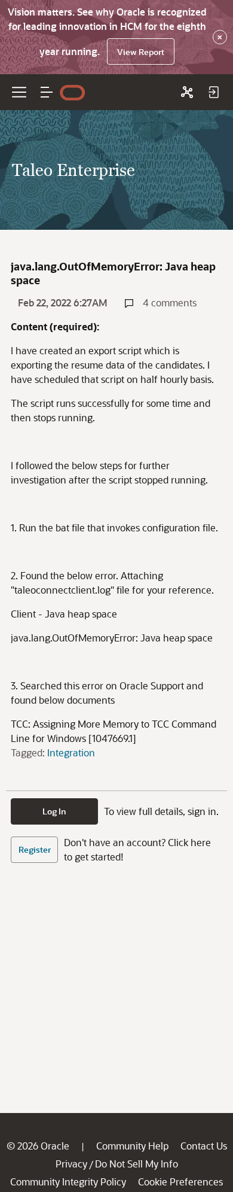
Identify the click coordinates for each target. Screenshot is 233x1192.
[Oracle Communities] (187, 92)
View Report (140, 51)
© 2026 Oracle (38, 1145)
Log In (54, 811)
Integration (71, 752)
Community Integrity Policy (68, 1181)
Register (35, 849)
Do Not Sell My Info (136, 1163)
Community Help (132, 1145)
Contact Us (203, 1145)
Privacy (71, 1163)
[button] (46, 92)
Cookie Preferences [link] (180, 1181)
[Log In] (213, 92)
